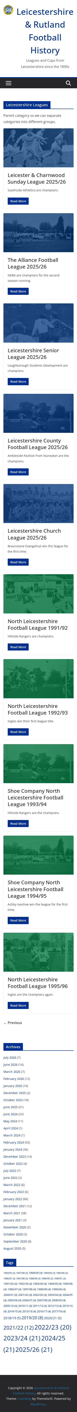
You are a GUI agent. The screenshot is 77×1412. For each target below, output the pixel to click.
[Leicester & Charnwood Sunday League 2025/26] (38, 147)
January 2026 (12, 1086)
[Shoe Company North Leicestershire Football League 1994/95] (38, 855)
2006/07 (29, 1300)
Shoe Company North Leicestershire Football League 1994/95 (35, 889)
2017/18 (59, 1311)
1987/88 (22, 1278)
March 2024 (11, 1135)
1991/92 (10, 1284)
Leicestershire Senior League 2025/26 (33, 353)
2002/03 (40, 1295)
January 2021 (12, 1220)
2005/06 (14, 1300)
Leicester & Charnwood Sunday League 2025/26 (37, 178)
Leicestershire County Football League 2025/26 (38, 444)
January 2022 (12, 1199)
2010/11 (25, 1306)
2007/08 (44, 1300)
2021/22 (18, 1327)
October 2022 (13, 1164)
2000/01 (10, 1295)
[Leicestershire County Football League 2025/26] (38, 413)
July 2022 (9, 1171)
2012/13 (55, 1306)
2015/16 (29, 1311)
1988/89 (34, 1278)
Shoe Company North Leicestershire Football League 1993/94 (35, 797)
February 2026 (13, 1079)
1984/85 (49, 1272)
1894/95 (9, 1272)
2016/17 (44, 1311)
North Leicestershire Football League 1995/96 (38, 982)
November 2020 (14, 1227)
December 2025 (14, 1093)
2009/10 (10, 1306)
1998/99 (44, 1289)
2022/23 (52, 1327)
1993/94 (40, 1284)
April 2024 (10, 1128)
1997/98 (29, 1289)
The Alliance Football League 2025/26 (33, 263)
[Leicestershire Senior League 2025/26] (38, 322)
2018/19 (12, 1318)
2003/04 (55, 1295)
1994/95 (55, 1284)
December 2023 (14, 1156)
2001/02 (25, 1295)
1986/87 (9, 1278)
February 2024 (13, 1142)
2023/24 (21, 1338)
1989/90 (47, 1278)
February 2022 (13, 1192)
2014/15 (14, 1311)
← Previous (12, 1022)
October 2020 (13, 1234)
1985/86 (62, 1272)
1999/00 (59, 1289)
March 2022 (11, 1185)
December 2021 (14, 1206)
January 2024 (12, 1149)
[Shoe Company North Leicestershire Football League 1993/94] (38, 763)
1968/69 (36, 1273)
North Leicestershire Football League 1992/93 (38, 709)
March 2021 (11, 1213)
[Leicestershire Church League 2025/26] (38, 503)
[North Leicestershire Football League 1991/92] (38, 593)
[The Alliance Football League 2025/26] (38, 232)
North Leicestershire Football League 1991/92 (38, 624)
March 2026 (11, 1072)
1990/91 (60, 1278)
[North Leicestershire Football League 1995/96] (38, 952)
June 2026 (10, 1065)
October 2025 (13, 1100)
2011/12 (40, 1306)
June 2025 (10, 1107)
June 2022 (10, 1178)
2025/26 (33, 1349)
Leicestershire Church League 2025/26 (34, 534)
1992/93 (25, 1284)
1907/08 (22, 1272)
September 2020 (15, 1241)
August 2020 (12, 1248)
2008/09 (59, 1300)
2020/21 (52, 1318)
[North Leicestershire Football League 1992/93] (38, 678)
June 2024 (10, 1114)
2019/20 (32, 1318)
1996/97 (14, 1289)
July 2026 (9, 1057)
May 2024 (10, 1121)
